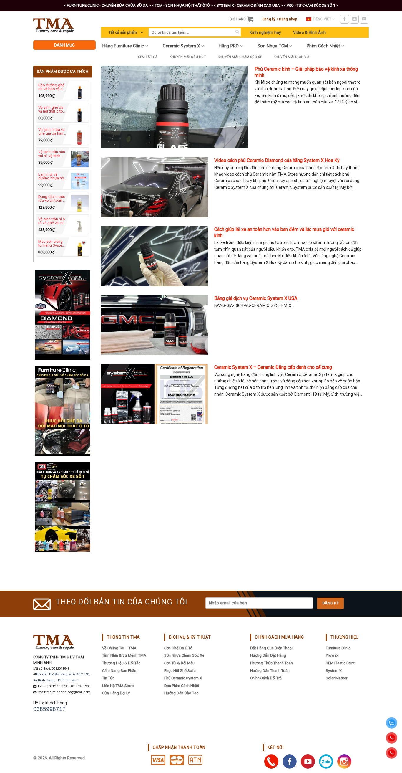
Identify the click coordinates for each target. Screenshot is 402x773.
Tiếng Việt (322, 19)
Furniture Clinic (338, 648)
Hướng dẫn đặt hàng (268, 655)
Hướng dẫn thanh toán (270, 670)
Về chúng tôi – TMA (119, 648)
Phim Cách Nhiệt (323, 46)
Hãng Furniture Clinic (123, 46)
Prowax (332, 655)
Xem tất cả (147, 57)
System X (334, 670)
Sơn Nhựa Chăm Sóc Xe (184, 655)
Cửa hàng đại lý (116, 693)
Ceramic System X (181, 46)
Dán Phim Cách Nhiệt (181, 685)
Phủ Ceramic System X (183, 678)
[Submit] (237, 32)
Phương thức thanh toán (271, 663)
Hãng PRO (229, 46)
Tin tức (108, 678)
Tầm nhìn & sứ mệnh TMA (124, 655)
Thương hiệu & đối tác (121, 663)
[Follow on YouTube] (364, 19)
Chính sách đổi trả (266, 678)
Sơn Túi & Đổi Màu (179, 663)
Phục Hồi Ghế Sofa (180, 670)
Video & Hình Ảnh (309, 32)
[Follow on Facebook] (344, 19)
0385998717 (49, 709)
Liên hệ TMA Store (118, 685)
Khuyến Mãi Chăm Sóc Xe (240, 57)
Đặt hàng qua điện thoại (271, 648)
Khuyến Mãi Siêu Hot (188, 57)
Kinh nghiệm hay (265, 32)
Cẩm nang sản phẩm (119, 670)
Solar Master (336, 678)
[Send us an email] (354, 19)
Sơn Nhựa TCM (273, 46)
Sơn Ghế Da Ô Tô (178, 648)
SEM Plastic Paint (340, 663)
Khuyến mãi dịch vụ (291, 57)
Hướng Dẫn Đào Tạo (181, 693)
